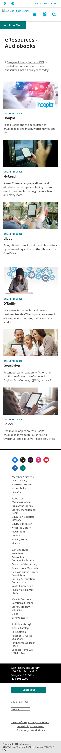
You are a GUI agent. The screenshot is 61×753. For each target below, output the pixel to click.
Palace (8, 424)
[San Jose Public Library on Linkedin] (15, 468)
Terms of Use (19, 722)
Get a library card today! (34, 70)
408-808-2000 (19, 678)
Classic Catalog (20, 627)
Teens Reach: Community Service (23, 558)
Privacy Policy (19, 539)
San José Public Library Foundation (25, 573)
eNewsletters (20, 617)
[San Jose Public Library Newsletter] (23, 468)
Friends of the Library (24, 564)
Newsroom (18, 531)
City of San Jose (19, 701)
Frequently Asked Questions (22, 637)
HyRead (9, 176)
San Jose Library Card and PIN (25, 62)
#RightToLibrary (21, 527)
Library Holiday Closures (21, 608)
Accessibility (19, 488)
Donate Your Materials (25, 568)
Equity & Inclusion (22, 523)
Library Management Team (24, 511)
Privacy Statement (38, 722)
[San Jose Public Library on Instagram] (38, 460)
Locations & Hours (22, 602)
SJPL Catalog (19, 631)
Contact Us (28, 689)
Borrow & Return (22, 484)
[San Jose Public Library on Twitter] (23, 460)
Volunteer (17, 553)
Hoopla (9, 118)
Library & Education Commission (23, 580)
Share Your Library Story (23, 591)
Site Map (17, 543)
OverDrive (11, 365)
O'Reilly (9, 303)
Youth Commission (22, 585)
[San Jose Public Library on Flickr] (30, 460)
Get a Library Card (22, 480)
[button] (4, 3)
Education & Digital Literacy (23, 518)
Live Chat (17, 492)
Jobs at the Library (22, 505)
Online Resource (12, 113)
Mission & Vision (21, 502)
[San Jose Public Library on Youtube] (46, 460)
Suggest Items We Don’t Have (22, 651)
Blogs (15, 613)
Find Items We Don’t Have (23, 644)
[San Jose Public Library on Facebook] (15, 460)
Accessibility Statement (30, 726)
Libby (7, 238)
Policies (16, 535)
